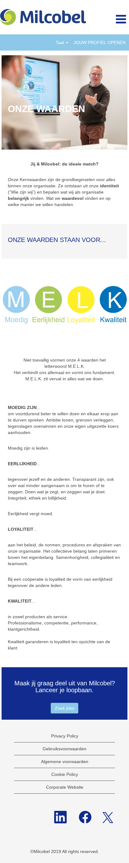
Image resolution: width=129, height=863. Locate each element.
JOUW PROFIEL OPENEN (100, 42)
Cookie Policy (64, 774)
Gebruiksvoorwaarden (64, 748)
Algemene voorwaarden (64, 761)
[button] (107, 19)
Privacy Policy (64, 735)
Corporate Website (64, 787)
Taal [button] (60, 42)
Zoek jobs (64, 708)
